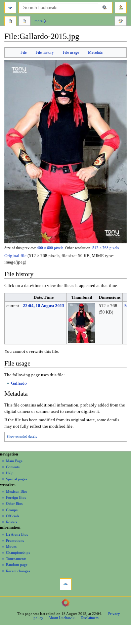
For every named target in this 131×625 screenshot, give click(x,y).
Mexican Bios (16, 491)
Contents (12, 467)
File (23, 52)
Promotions (15, 540)
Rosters (11, 522)
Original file (15, 255)
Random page (17, 565)
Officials (12, 516)
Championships (18, 552)
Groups (11, 510)
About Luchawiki (62, 618)
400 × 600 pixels (50, 248)
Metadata (95, 52)
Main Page (14, 461)
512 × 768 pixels (105, 248)
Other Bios (14, 503)
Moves (11, 546)
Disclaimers (89, 618)
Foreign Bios (16, 497)
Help (9, 473)
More (39, 21)
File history (45, 52)
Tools (120, 21)
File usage (71, 52)
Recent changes (18, 571)
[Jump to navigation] (10, 7)
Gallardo (19, 383)
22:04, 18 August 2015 (43, 305)
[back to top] (66, 584)
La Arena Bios (17, 534)
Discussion (24, 21)
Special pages (16, 479)
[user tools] (121, 7)
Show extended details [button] (22, 436)
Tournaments (16, 559)
